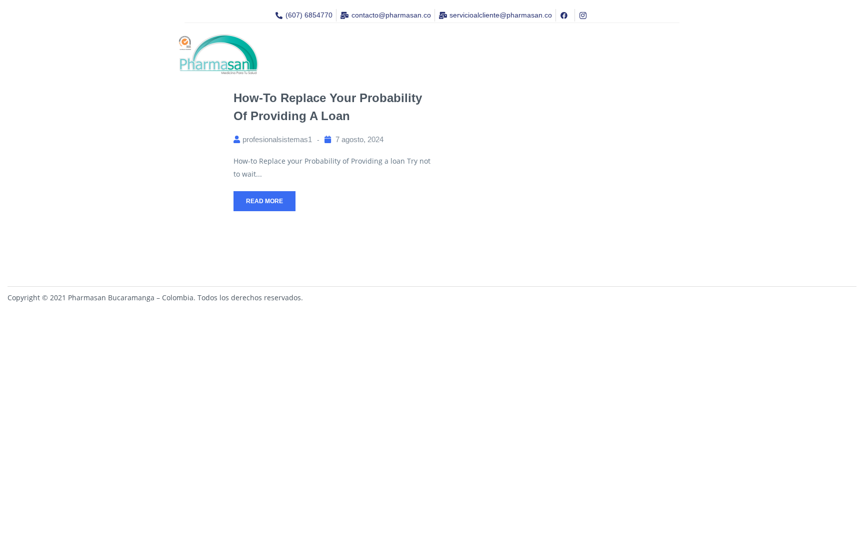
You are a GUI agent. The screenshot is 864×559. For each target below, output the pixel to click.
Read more (264, 201)
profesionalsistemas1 (277, 139)
